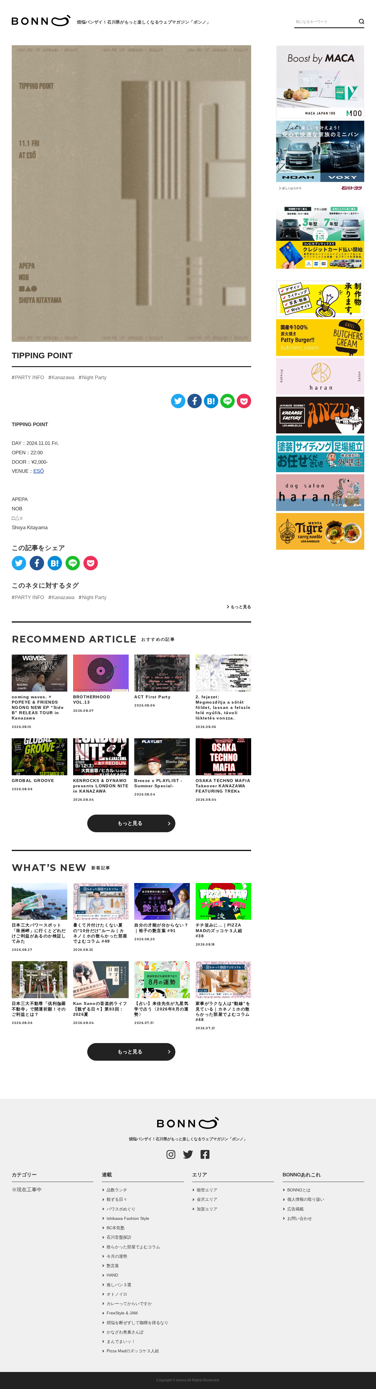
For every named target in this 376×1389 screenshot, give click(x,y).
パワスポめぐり (121, 1209)
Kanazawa (63, 377)
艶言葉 (113, 1265)
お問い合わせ (299, 1218)
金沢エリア (207, 1199)
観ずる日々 (117, 1199)
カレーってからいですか (129, 1303)
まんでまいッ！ (121, 1341)
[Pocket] (244, 401)
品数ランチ (117, 1190)
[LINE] (227, 401)
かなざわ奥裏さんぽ (125, 1332)
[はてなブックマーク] (211, 401)
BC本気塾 (116, 1227)
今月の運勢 (117, 1256)
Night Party (94, 377)
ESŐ (38, 471)
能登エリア (207, 1190)
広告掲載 (295, 1209)
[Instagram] (171, 1154)
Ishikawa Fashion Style (128, 1218)
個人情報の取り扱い (305, 1199)
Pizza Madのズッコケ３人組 (133, 1350)
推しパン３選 (119, 1284)
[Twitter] (178, 401)
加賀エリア (207, 1209)
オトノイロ (117, 1294)
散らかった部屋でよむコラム (133, 1247)
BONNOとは (298, 1190)
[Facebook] (194, 401)
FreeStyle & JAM (122, 1313)
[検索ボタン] (360, 21)
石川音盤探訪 (119, 1237)
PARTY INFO (29, 377)
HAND (112, 1275)
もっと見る (241, 606)
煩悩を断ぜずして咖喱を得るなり (137, 1322)
